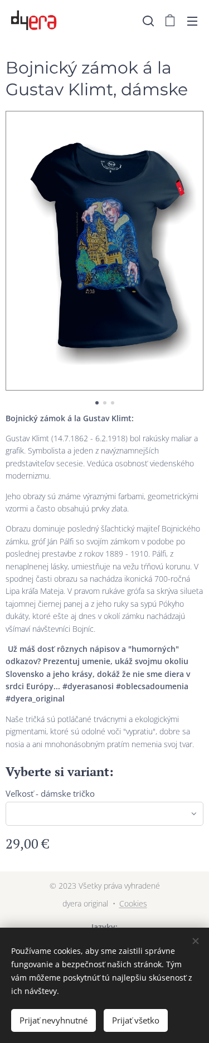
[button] (148, 21)
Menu (192, 20)
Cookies (133, 903)
